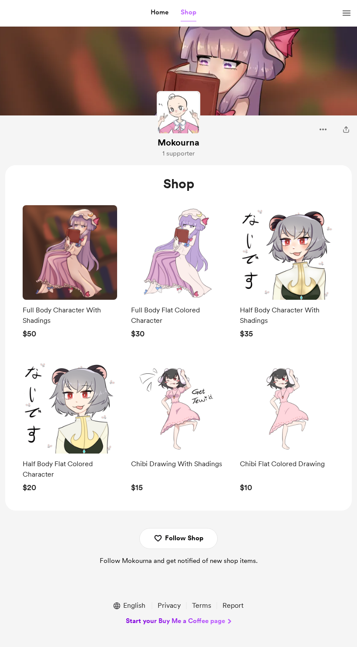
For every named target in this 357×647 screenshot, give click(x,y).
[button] (159, 13)
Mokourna (178, 142)
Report (232, 605)
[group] (70, 274)
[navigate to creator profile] (178, 113)
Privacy (169, 605)
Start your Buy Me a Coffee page (175, 621)
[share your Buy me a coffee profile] (346, 129)
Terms (201, 605)
